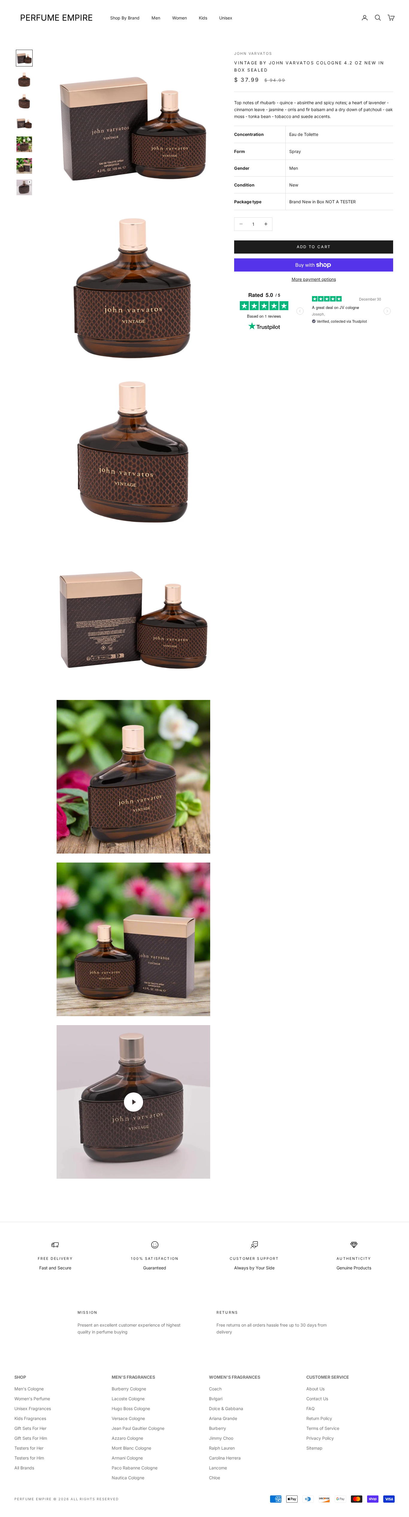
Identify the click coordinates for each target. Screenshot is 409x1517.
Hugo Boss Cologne (131, 1408)
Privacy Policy (320, 1438)
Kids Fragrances (30, 1418)
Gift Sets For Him (30, 1438)
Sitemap (314, 1448)
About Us (315, 1388)
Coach (215, 1388)
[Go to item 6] (24, 165)
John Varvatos (253, 53)
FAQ (310, 1408)
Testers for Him (29, 1457)
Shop (20, 1377)
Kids (203, 17)
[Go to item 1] (24, 58)
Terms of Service (322, 1428)
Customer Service (327, 1377)
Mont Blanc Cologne (131, 1448)
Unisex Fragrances (32, 1408)
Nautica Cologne (128, 1477)
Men (156, 17)
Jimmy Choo (221, 1438)
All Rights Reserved (95, 1499)
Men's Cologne (29, 1388)
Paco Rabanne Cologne (134, 1467)
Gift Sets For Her (30, 1428)
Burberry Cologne (129, 1388)
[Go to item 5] (24, 144)
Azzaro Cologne (127, 1438)
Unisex (225, 17)
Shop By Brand (125, 17)
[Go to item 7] (24, 187)
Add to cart (314, 246)
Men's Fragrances (133, 1377)
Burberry (217, 1428)
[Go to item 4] (24, 122)
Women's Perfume (32, 1398)
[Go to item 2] (24, 79)
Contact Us (317, 1398)
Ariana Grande (223, 1418)
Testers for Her (28, 1448)
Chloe (214, 1477)
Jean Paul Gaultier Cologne (138, 1428)
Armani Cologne (127, 1457)
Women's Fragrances (234, 1377)
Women (179, 17)
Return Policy (319, 1418)
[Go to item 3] (24, 101)
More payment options (314, 279)
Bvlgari (215, 1398)
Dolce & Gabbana (226, 1408)
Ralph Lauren (222, 1448)
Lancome (218, 1467)
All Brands (24, 1467)
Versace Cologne (128, 1418)
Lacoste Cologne (128, 1398)
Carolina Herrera (225, 1457)
